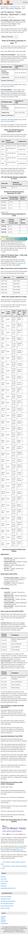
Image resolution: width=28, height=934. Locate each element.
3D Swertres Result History (8, 901)
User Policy (4, 879)
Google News (4, 923)
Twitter (2, 918)
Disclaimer (3, 885)
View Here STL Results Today (14, 238)
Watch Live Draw (5, 908)
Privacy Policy (4, 881)
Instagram (3, 920)
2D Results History (6, 898)
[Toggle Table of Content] (15, 37)
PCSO (3, 251)
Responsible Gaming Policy (8, 888)
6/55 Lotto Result (5, 86)
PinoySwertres (5, 6)
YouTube (20, 846)
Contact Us (4, 883)
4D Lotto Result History (7, 903)
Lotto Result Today (15, 6)
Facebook (3, 916)
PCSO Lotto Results (6, 896)
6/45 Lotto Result (5, 121)
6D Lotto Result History (7, 905)
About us (3, 876)
